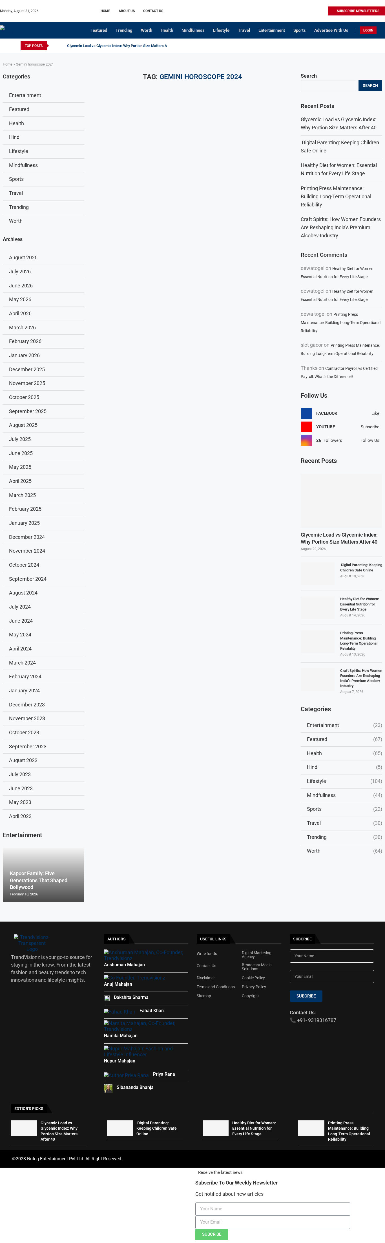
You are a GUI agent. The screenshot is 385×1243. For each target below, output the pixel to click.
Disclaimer (206, 978)
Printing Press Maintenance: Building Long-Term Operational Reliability (336, 196)
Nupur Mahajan (119, 1061)
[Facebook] (297, 11)
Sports (299, 30)
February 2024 (25, 676)
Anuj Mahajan (118, 984)
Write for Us (207, 954)
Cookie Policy (253, 978)
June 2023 (21, 788)
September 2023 (28, 746)
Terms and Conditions (216, 987)
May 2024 (20, 635)
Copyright (250, 996)
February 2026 (25, 341)
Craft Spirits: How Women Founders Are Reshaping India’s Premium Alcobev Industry (341, 227)
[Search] (382, 31)
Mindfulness (193, 30)
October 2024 (24, 565)
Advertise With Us (331, 30)
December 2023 (27, 705)
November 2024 (27, 551)
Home (105, 11)
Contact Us (153, 11)
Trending (124, 30)
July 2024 (20, 607)
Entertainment (271, 30)
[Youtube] (316, 11)
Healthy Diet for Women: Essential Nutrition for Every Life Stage (359, 604)
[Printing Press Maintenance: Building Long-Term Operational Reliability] (318, 641)
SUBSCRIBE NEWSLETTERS (357, 11)
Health (167, 30)
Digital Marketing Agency (256, 955)
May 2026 (20, 299)
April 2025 (20, 481)
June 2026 (21, 286)
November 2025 (27, 383)
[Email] (323, 11)
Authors (116, 939)
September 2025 (28, 411)
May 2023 (20, 802)
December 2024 (27, 537)
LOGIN (368, 30)
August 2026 (23, 257)
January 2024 (24, 690)
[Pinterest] (310, 11)
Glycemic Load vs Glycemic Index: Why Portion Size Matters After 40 (122, 46)
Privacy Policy (254, 987)
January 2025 (24, 523)
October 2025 (24, 397)
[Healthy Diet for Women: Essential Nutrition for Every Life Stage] (318, 607)
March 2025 (22, 495)
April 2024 (20, 649)
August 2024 (23, 593)
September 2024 (28, 579)
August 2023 (23, 760)
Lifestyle (221, 30)
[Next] (62, 45)
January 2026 (24, 355)
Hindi (344, 767)
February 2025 (25, 509)
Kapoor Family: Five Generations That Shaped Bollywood (38, 880)
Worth (146, 30)
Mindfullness (344, 795)
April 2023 (20, 816)
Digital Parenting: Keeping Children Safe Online (361, 567)
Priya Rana (164, 1074)
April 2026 (20, 313)
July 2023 (20, 774)
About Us (127, 11)
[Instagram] (304, 11)
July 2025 (20, 439)
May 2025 (20, 467)
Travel (244, 30)
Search (309, 76)
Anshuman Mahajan (124, 964)
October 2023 (24, 732)
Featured (98, 30)
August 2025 (23, 425)
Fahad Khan (152, 1010)
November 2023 (27, 718)
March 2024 (22, 663)
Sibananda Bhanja (135, 1087)
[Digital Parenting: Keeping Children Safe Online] (318, 573)
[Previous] (54, 45)
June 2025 (21, 453)
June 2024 (21, 621)
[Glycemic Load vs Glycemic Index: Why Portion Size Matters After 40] (341, 501)
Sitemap (204, 996)
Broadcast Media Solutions (257, 967)
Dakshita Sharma (131, 997)
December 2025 (27, 369)
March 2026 (22, 327)
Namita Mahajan (121, 1035)
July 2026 (20, 271)
